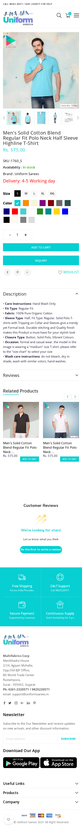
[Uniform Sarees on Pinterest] (34, 702)
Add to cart (41, 247)
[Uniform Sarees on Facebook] (4, 702)
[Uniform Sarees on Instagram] (16, 702)
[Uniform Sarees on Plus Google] (22, 702)
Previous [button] (5, 118)
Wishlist (70, 272)
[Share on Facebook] (7, 272)
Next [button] (77, 118)
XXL (52, 193)
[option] (14, 118)
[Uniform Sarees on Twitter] (9, 702)
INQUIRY (41, 260)
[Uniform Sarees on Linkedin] (28, 702)
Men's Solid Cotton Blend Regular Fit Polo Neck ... (20, 447)
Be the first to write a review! (41, 549)
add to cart (29, 459)
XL (42, 193)
